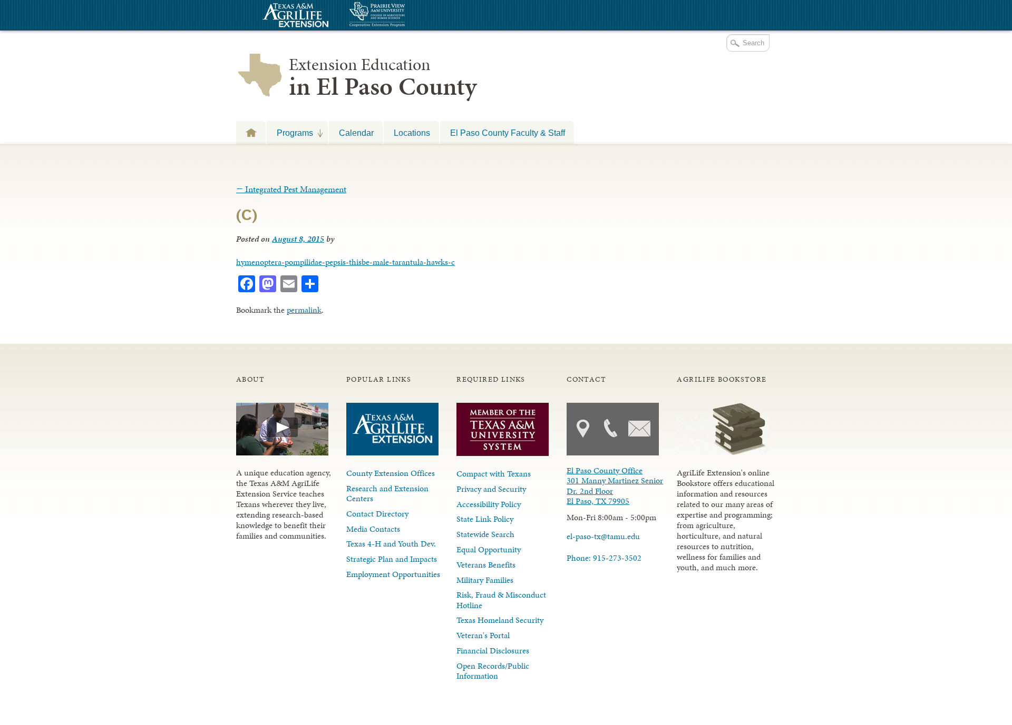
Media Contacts (373, 529)
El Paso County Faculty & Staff (507, 132)
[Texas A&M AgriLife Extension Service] (294, 16)
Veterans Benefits (485, 565)
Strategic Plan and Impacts (391, 559)
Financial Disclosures (492, 650)
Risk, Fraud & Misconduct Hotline (501, 600)
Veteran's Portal (483, 635)
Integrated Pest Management (291, 189)
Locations (412, 132)
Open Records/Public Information (492, 671)
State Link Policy (484, 519)
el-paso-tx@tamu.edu (603, 536)
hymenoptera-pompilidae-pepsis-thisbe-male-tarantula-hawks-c (345, 262)
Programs (290, 132)
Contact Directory (377, 514)
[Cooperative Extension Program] (405, 15)
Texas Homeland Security (499, 620)
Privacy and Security (491, 489)
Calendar (356, 132)
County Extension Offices (390, 473)
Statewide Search (485, 534)
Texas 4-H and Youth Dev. (391, 544)
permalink (304, 310)
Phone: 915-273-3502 (604, 558)
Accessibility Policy (488, 504)
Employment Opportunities (393, 574)
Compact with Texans (493, 474)
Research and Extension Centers (387, 493)
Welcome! (251, 132)
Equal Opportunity (488, 549)
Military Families (484, 580)
